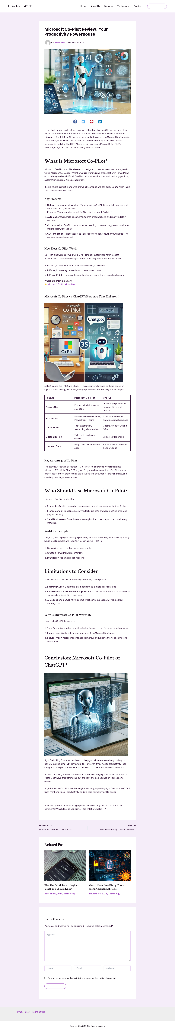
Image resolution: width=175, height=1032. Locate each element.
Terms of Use (38, 1011)
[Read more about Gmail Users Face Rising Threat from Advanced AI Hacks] (110, 865)
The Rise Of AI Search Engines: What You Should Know (61, 887)
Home (83, 6)
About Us (95, 6)
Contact (138, 6)
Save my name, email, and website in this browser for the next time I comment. (82, 978)
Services (108, 6)
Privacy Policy (23, 1011)
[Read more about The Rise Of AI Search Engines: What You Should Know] (65, 865)
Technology (123, 6)
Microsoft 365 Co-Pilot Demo (62, 284)
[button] (157, 6)
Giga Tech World (20, 6)
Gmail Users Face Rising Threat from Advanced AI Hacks (107, 887)
